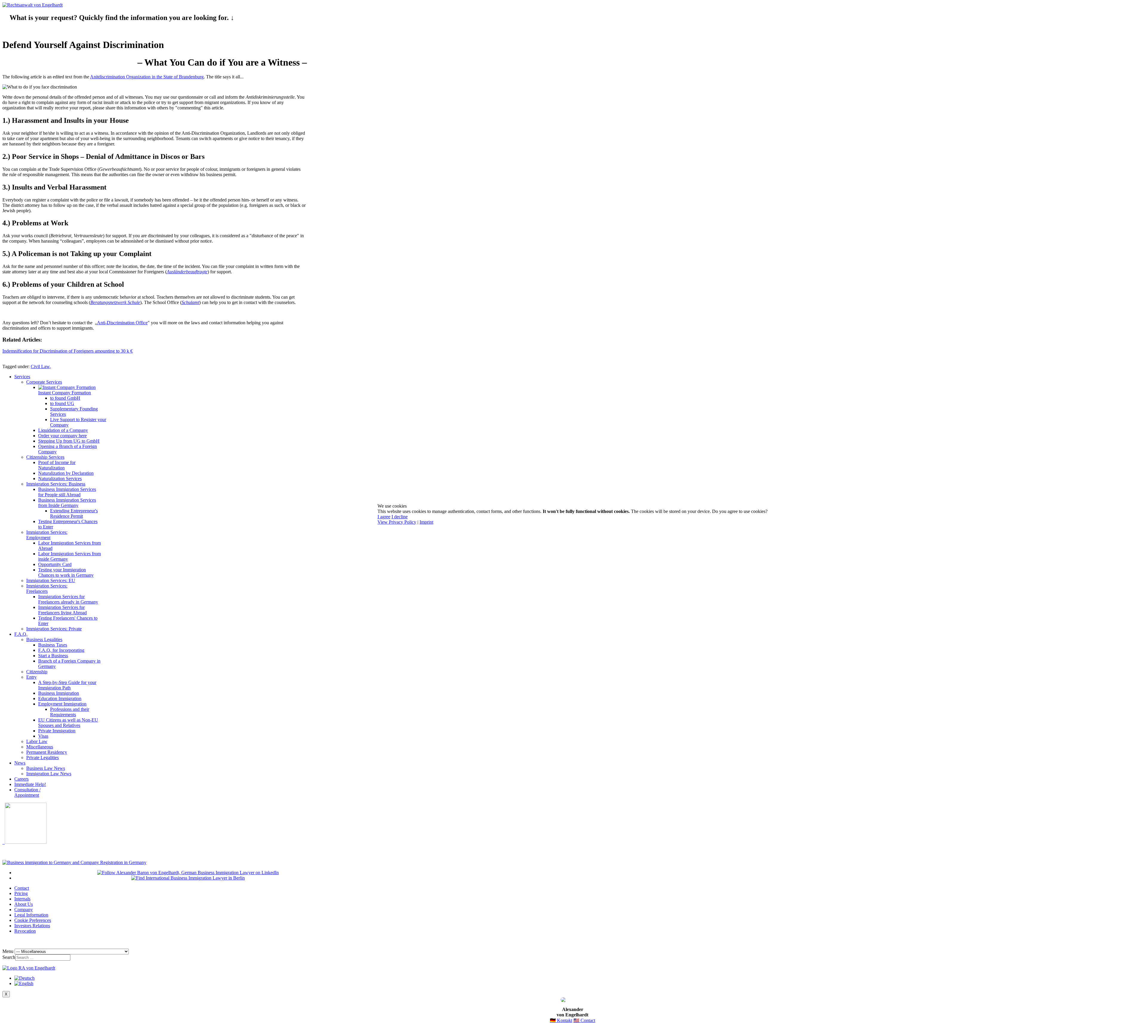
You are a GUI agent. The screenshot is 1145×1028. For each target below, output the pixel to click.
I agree (383, 516)
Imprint (426, 522)
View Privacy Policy (396, 522)
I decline (400, 516)
